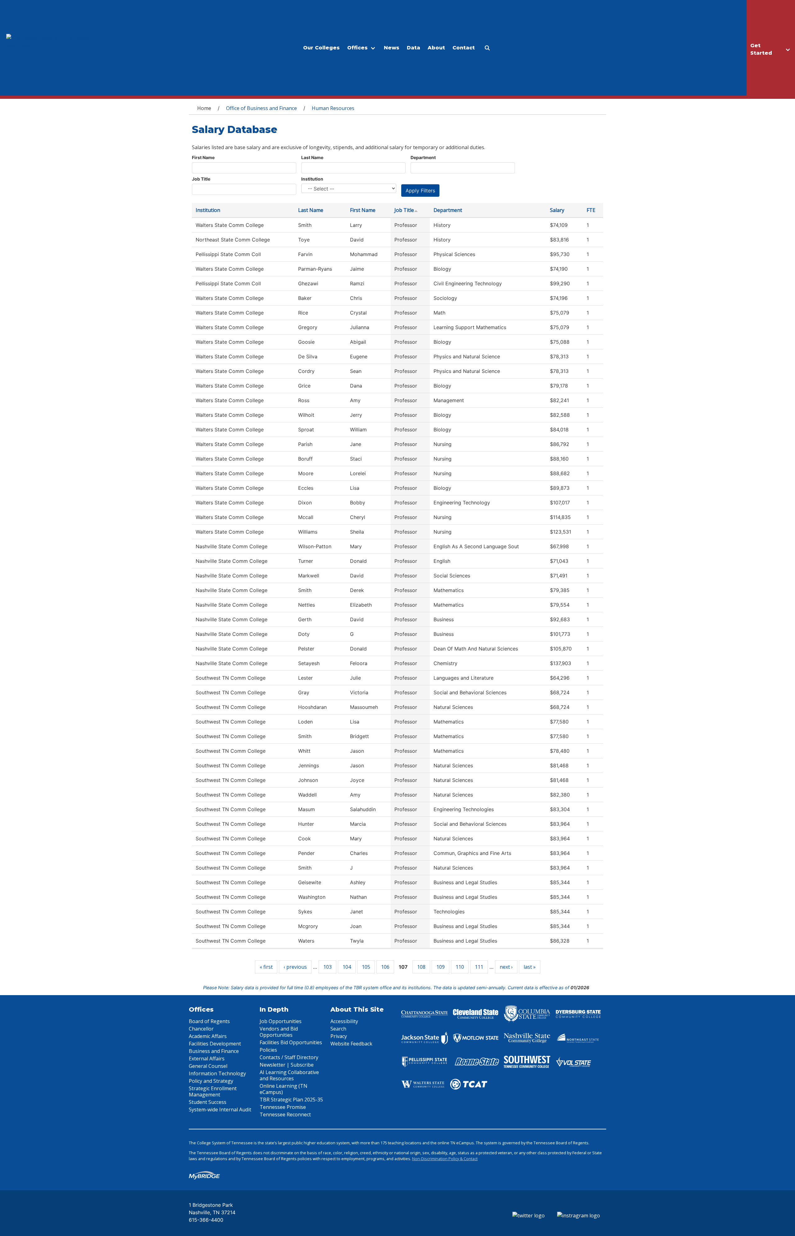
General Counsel (208, 1066)
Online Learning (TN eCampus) (283, 1089)
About (436, 48)
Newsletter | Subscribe (287, 1064)
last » (530, 966)
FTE (591, 210)
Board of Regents (209, 1021)
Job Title (201, 178)
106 (385, 966)
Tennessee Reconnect (285, 1114)
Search (338, 1028)
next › (506, 966)
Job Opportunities (281, 1021)
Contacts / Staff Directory (289, 1057)
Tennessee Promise (283, 1107)
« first (266, 966)
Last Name (312, 157)
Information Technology (217, 1073)
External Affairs (207, 1058)
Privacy (338, 1036)
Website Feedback (351, 1043)
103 (327, 966)
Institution (312, 178)
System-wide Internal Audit (220, 1109)
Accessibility (344, 1021)
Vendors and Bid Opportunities (279, 1031)
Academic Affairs (208, 1036)
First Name (203, 157)
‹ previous (295, 966)
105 (366, 966)
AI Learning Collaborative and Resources (289, 1075)
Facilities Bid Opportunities (291, 1042)
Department (423, 157)
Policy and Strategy (211, 1080)
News (391, 48)
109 (440, 966)
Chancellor (201, 1028)
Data (413, 48)
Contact (463, 48)
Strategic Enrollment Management (213, 1091)
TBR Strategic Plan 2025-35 (291, 1099)
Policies (268, 1049)
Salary (557, 210)
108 (421, 966)
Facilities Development (215, 1043)
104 (347, 966)
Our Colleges (321, 48)
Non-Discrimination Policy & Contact (445, 1158)
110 (460, 966)
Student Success (207, 1102)
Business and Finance (214, 1051)
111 (479, 966)
